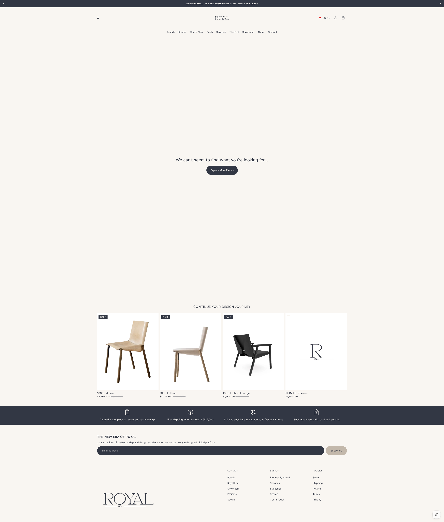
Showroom (233, 488)
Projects (232, 493)
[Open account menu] (335, 18)
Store (316, 477)
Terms (316, 493)
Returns (317, 488)
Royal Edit (233, 483)
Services (275, 483)
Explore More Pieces (222, 170)
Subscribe (336, 450)
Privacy (317, 499)
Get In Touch (277, 499)
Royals (231, 477)
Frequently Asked (280, 477)
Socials (231, 499)
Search (274, 493)
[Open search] (98, 18)
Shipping (318, 483)
